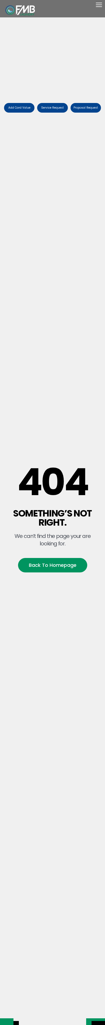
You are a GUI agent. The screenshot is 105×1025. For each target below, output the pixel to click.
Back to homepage (52, 565)
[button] (99, 7)
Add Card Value (19, 108)
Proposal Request (86, 108)
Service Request (52, 108)
